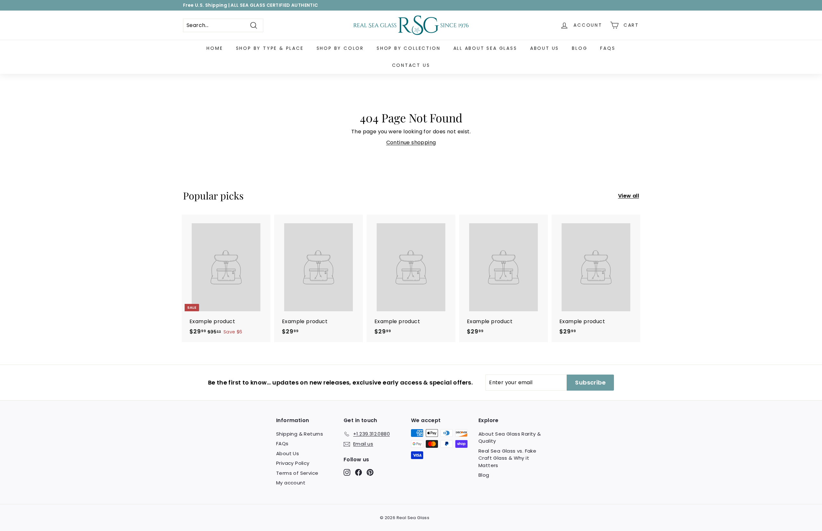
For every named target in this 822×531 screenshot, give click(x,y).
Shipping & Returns (299, 433)
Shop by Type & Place (270, 48)
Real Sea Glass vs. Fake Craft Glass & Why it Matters (507, 458)
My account (290, 482)
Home (214, 48)
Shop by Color (340, 48)
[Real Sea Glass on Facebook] (358, 472)
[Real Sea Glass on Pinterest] (370, 472)
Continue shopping (411, 142)
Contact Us (411, 65)
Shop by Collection (408, 48)
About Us (544, 48)
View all (628, 195)
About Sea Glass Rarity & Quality (509, 437)
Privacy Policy (293, 463)
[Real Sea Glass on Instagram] (347, 472)
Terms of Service (297, 473)
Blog (579, 48)
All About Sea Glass (485, 48)
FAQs (607, 48)
